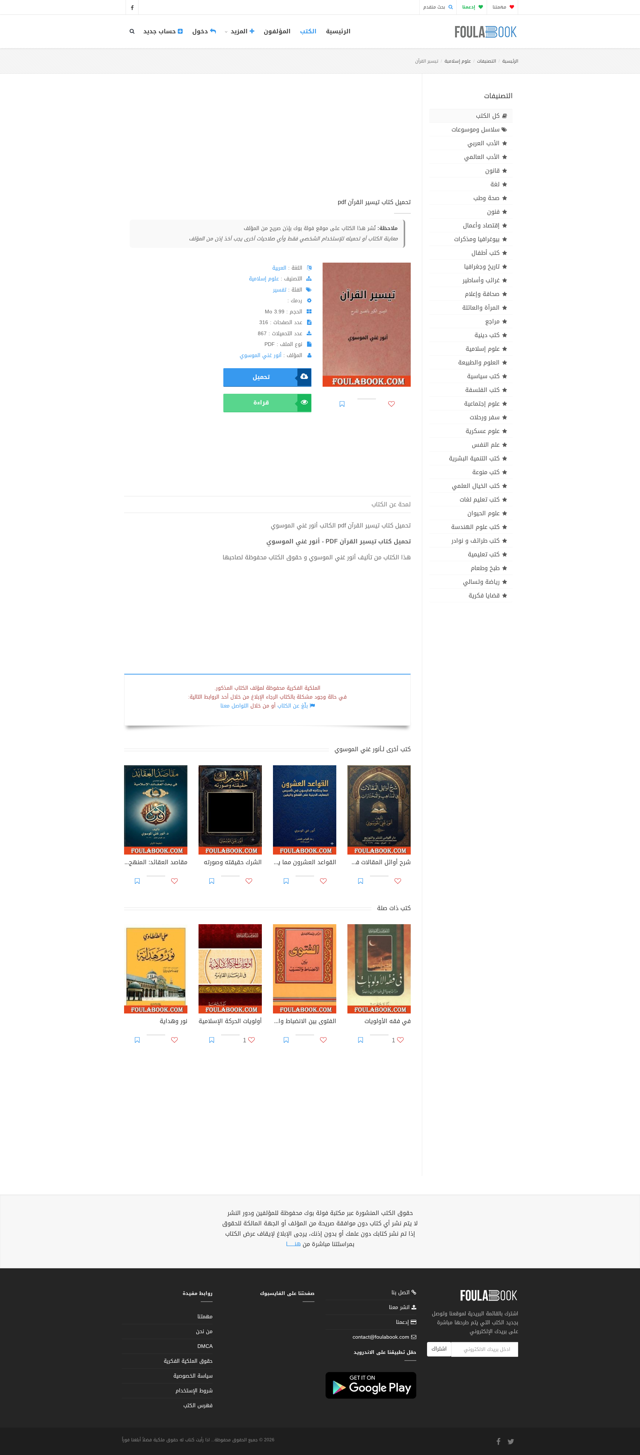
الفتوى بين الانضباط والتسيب (304, 1022)
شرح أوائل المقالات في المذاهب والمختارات (379, 863)
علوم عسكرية (483, 431)
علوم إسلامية (457, 61)
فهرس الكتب (198, 1406)
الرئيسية (338, 31)
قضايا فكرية (484, 595)
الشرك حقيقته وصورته (233, 863)
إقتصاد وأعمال (481, 225)
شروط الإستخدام (194, 1391)
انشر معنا (400, 1307)
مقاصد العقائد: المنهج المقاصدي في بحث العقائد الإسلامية (155, 863)
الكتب (308, 31)
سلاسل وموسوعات (475, 129)
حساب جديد (160, 31)
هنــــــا (293, 1244)
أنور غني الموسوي (260, 355)
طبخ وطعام (485, 568)
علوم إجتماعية (482, 403)
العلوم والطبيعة (479, 362)
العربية (279, 268)
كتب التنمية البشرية (474, 458)
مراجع (492, 321)
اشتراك (439, 1349)
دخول (201, 31)
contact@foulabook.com (381, 1337)
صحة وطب (486, 198)
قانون (492, 170)
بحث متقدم (435, 7)
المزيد (239, 31)
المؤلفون (277, 31)
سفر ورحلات (485, 417)
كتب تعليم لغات (480, 499)
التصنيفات (486, 61)
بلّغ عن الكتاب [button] (293, 706)
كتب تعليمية (484, 554)
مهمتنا (500, 7)
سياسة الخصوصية (193, 1376)
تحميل (261, 377)
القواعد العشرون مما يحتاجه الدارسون (304, 863)
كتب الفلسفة (482, 390)
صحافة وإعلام (482, 294)
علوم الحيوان (483, 513)
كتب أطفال (485, 253)
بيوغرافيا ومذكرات (477, 239)
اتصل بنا (401, 1293)
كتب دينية (487, 335)
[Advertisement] (267, 144)
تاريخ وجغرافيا (482, 266)
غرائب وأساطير (481, 280)
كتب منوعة (486, 472)
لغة (495, 184)
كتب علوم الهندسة (475, 527)
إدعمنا (403, 1322)
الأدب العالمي (482, 157)
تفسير (279, 290)
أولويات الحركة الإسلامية (230, 1022)
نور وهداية (173, 1022)
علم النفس (486, 444)
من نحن (204, 1331)
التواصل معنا (234, 706)
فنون (493, 211)
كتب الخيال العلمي (476, 486)
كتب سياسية (483, 376)
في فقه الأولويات (387, 1022)
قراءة (261, 402)
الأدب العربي (483, 143)
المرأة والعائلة (481, 307)
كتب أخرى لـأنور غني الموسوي (372, 749)
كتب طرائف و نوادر (475, 540)
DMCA (205, 1346)
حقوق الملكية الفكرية (188, 1361)
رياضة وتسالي (481, 581)
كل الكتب (488, 115)
